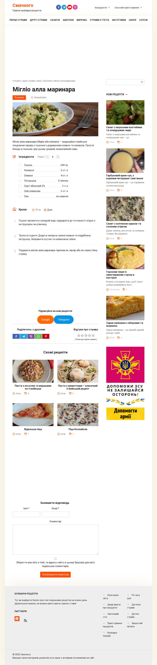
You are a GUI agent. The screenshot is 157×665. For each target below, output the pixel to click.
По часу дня (133, 597)
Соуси (143, 20)
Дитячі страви (133, 615)
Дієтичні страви (134, 606)
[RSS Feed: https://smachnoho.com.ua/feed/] (25, 620)
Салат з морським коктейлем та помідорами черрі (124, 129)
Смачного (23, 5)
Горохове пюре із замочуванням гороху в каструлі (120, 274)
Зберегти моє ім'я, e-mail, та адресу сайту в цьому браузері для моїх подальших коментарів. (55, 564)
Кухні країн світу (111, 597)
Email (55, 508)
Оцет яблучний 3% (34, 185)
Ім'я (26, 508)
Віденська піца (33, 429)
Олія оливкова (32, 191)
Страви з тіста (99, 20)
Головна (17, 81)
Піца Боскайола (78, 429)
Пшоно (28, 165)
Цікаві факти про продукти (112, 606)
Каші (39, 81)
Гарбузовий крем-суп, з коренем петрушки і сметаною (124, 177)
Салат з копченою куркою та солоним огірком (123, 225)
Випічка (82, 20)
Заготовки (119, 20)
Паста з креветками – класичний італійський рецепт (78, 387)
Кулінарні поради (110, 634)
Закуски (68, 20)
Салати (55, 20)
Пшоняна (47, 81)
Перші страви (18, 20)
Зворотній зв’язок (134, 625)
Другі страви (38, 20)
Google (45, 319)
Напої (132, 20)
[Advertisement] (78, 54)
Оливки (28, 175)
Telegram (64, 319)
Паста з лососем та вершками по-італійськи (33, 387)
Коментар (55, 521)
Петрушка (30, 180)
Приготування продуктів (112, 625)
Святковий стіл (111, 615)
